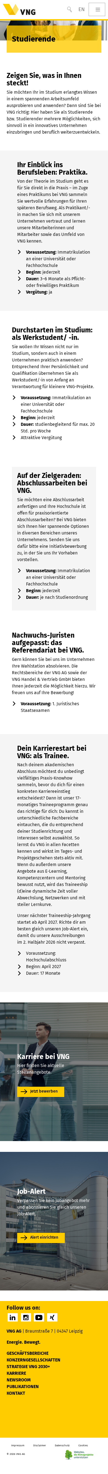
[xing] (52, 1317)
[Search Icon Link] (69, 9)
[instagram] (26, 1317)
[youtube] (39, 1317)
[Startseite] (19, 9)
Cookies (83, 1445)
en (81, 9)
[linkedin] (12, 1317)
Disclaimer (39, 1445)
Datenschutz (62, 1445)
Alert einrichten (44, 1237)
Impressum (17, 1445)
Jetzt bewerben (44, 1091)
